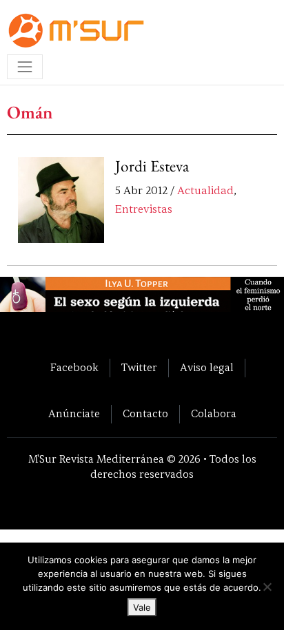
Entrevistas (143, 209)
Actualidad (205, 191)
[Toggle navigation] (25, 66)
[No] (267, 587)
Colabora (213, 414)
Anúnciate (74, 414)
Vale (142, 607)
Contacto (145, 414)
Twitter (139, 368)
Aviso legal (207, 368)
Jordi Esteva (152, 166)
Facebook (74, 368)
